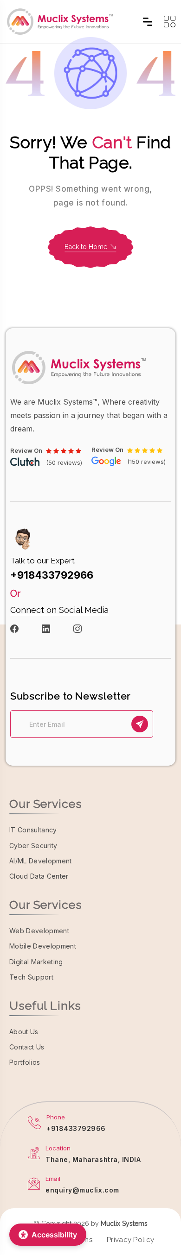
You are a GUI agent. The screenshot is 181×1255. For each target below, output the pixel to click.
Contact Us (26, 1047)
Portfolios (24, 1062)
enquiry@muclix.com (82, 1190)
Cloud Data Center (39, 876)
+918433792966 (51, 575)
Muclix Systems (124, 1223)
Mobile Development (42, 946)
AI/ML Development (40, 861)
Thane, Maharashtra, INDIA (93, 1159)
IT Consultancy (33, 830)
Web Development (39, 931)
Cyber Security (33, 845)
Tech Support (31, 977)
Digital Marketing (36, 962)
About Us (24, 1032)
